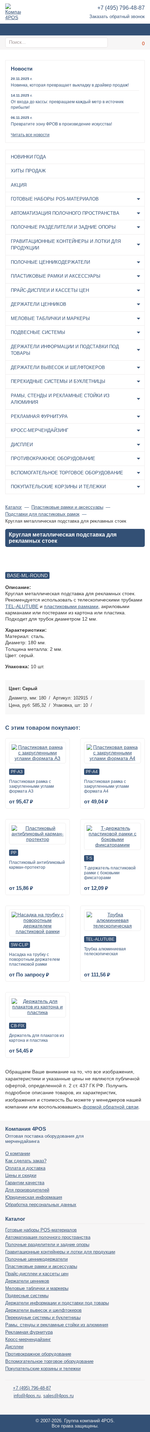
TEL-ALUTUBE (21, 606)
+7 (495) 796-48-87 (121, 8)
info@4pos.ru (27, 1395)
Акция (19, 185)
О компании (17, 1153)
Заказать (137, 696)
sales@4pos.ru (58, 1395)
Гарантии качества (24, 1182)
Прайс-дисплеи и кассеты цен (50, 290)
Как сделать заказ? (25, 1160)
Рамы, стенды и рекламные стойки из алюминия (60, 399)
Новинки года (28, 156)
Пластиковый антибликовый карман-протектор (37, 865)
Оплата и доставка (25, 1168)
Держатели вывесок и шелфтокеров (58, 367)
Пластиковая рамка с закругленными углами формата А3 (31, 786)
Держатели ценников (38, 304)
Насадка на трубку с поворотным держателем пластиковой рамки (34, 959)
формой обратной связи (110, 1107)
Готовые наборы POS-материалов (55, 199)
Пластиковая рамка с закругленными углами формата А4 (106, 786)
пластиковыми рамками (71, 606)
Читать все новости (30, 134)
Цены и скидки (20, 1175)
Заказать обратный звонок (117, 16)
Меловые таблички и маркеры (50, 318)
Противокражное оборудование (53, 458)
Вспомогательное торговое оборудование (67, 472)
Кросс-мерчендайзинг (39, 430)
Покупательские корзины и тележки (58, 486)
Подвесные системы (38, 332)
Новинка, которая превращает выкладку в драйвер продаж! (70, 85)
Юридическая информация (33, 1197)
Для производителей (27, 1190)
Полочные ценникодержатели (50, 262)
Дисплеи (22, 444)
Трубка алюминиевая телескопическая (105, 951)
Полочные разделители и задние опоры (63, 227)
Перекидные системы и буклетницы (58, 381)
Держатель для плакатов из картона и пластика (36, 1038)
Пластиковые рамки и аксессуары (55, 276)
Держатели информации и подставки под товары (65, 350)
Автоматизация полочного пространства (65, 213)
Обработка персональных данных (40, 1204)
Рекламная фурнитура (39, 416)
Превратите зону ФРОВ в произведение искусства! (61, 124)
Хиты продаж (28, 170)
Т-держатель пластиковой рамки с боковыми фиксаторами (110, 873)
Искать (101, 42)
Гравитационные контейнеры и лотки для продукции (66, 245)
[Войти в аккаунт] (122, 42)
